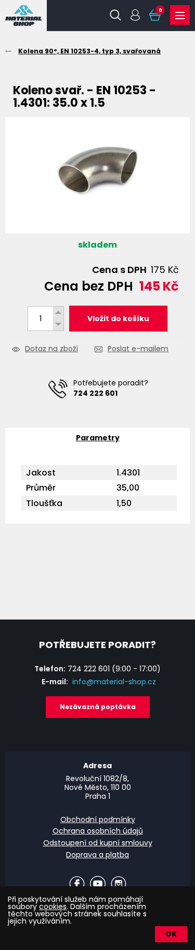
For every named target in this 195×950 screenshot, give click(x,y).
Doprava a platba (97, 855)
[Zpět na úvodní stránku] (23, 15)
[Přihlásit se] (135, 15)
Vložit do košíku (118, 318)
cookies (53, 906)
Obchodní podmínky (97, 819)
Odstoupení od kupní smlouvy (97, 843)
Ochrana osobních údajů (98, 831)
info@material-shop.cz (114, 681)
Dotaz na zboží (51, 349)
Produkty (180, 15)
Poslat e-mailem (138, 349)
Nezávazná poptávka (98, 706)
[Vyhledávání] (115, 15)
